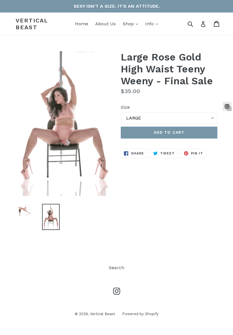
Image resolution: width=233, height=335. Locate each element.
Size (125, 107)
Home (81, 23)
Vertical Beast (32, 24)
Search (116, 267)
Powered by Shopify (140, 314)
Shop (132, 23)
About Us (105, 23)
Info (153, 23)
